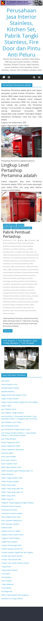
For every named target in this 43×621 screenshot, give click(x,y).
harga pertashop (32, 270)
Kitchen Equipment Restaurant (12, 449)
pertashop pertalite (9, 302)
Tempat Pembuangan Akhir (11, 545)
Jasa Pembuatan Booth (10, 426)
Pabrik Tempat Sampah (10, 481)
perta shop (30, 290)
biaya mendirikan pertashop (12, 243)
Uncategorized (6, 591)
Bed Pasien (5, 381)
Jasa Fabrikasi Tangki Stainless (12, 413)
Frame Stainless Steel (9, 384)
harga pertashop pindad (30, 272)
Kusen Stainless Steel (9, 464)
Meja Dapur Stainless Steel (11, 467)
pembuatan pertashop (18, 287)
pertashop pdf (12, 299)
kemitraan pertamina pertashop (24, 275)
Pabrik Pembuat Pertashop (16, 234)
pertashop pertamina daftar (24, 305)
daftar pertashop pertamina (17, 270)
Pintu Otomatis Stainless (10, 524)
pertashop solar (21, 308)
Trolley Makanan (7, 584)
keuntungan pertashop (25, 278)
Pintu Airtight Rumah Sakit (11, 517)
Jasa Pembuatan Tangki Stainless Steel (15, 429)
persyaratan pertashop (18, 290)
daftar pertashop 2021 (18, 267)
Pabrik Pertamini (9, 225)
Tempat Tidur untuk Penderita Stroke (15, 563)
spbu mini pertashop (17, 311)
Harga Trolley (6, 406)
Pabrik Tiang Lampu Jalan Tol (12, 492)
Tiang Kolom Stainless (9, 570)
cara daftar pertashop (18, 249)
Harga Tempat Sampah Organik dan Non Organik (19, 402)
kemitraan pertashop (10, 278)
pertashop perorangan (25, 299)
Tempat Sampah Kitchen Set (11, 549)
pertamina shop (23, 293)
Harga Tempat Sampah (10, 398)
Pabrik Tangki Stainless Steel (11, 478)
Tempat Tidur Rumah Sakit (11, 559)
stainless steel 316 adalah (10, 531)
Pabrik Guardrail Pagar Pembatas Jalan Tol (17, 471)
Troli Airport (5, 574)
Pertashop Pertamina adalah (21, 228)
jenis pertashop (8, 275)
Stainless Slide (6, 527)
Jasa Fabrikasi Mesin (8, 409)
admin (21, 240)
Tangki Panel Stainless (9, 542)
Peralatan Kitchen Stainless (11, 506)
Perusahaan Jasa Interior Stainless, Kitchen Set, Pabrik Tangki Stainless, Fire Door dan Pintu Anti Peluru (21, 32)
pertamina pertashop (10, 293)
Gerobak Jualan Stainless (10, 388)
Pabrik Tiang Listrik (8, 496)
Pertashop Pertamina (9, 510)
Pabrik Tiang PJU (7, 499)
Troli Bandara (6, 577)
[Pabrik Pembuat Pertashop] (21, 193)
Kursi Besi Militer (7, 453)
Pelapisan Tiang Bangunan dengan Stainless (17, 503)
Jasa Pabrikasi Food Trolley (11, 422)
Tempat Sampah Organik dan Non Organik (17, 552)
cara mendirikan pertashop (19, 264)
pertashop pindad (9, 308)
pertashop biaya (25, 296)
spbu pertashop (30, 311)
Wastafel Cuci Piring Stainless (12, 598)
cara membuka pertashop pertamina (23, 258)
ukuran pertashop (9, 313)
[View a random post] (39, 77)
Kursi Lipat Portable (8, 457)
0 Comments (31, 240)
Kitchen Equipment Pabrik (10, 446)
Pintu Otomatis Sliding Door (11, 520)
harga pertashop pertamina (12, 272)
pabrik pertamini (27, 284)
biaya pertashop (16, 246)
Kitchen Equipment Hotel (10, 442)
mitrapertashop (16, 284)
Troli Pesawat (6, 581)
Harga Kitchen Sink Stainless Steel (13, 395)
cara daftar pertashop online (23, 252)
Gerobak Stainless (8, 391)
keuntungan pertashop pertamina (14, 281)
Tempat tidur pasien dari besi (12, 556)
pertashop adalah (13, 296)
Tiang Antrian (6, 566)
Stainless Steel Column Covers (12, 535)
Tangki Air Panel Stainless (10, 538)
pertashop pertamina (24, 302)
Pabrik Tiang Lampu (8, 485)
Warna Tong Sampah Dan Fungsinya (14, 595)
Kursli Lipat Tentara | (9, 460)
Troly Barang (6, 588)
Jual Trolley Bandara (8, 439)
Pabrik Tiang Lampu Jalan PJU (12, 488)
